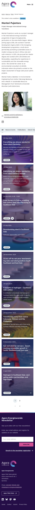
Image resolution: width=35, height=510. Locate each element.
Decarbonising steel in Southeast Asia (16, 231)
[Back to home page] (9, 4)
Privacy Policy (23, 504)
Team (12, 14)
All (2, 130)
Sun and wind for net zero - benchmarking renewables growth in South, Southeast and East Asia (17, 348)
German (23, 18)
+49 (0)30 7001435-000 (12, 485)
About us (8, 14)
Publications (22, 130)
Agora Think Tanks (9, 493)
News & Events (10, 130)
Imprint (15, 504)
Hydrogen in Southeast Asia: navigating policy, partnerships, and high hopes (16, 377)
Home (3, 14)
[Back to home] (17, 464)
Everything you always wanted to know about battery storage (16, 172)
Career (3, 504)
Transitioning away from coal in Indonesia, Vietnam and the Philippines (15, 319)
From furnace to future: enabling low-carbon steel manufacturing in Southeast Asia (16, 203)
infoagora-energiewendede (12, 487)
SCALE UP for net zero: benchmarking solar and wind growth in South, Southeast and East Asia (17, 261)
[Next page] (20, 406)
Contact (9, 504)
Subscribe (26, 444)
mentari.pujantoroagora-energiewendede (13, 116)
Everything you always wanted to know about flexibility (16, 143)
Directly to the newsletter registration (18, 450)
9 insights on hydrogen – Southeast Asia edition (17, 289)
